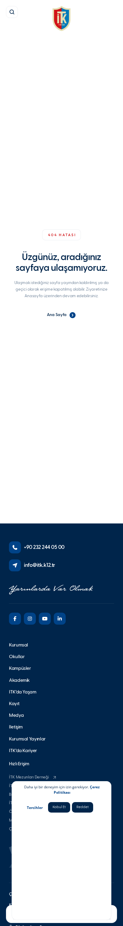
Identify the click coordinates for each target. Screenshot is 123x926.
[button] (12, 12)
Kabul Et (59, 807)
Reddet (82, 807)
